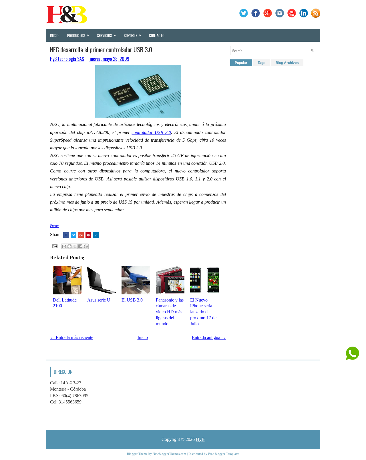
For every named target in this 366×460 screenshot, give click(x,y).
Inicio (54, 35)
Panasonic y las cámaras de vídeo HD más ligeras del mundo (170, 312)
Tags (261, 63)
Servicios (106, 35)
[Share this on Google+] (81, 235)
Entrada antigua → (209, 337)
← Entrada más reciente (71, 337)
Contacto (156, 35)
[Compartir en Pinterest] (86, 246)
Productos (78, 35)
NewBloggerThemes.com (169, 453)
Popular (241, 63)
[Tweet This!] (73, 235)
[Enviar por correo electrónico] (64, 246)
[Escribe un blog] (69, 246)
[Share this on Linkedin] (96, 235)
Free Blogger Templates (223, 453)
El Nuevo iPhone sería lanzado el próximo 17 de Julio (203, 312)
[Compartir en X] (75, 246)
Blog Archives (287, 63)
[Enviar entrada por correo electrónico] (54, 245)
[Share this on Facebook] (66, 235)
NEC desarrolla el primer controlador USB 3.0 (101, 49)
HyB (200, 439)
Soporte (132, 35)
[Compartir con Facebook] (80, 246)
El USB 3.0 (132, 300)
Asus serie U (98, 300)
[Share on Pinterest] (88, 235)
